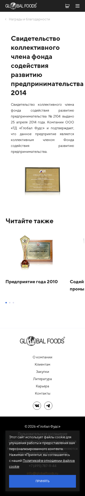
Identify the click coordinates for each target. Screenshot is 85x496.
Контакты (42, 393)
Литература (42, 379)
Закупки (42, 372)
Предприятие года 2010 (31, 281)
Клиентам (42, 364)
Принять (43, 481)
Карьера (42, 386)
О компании (42, 357)
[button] (6, 302)
